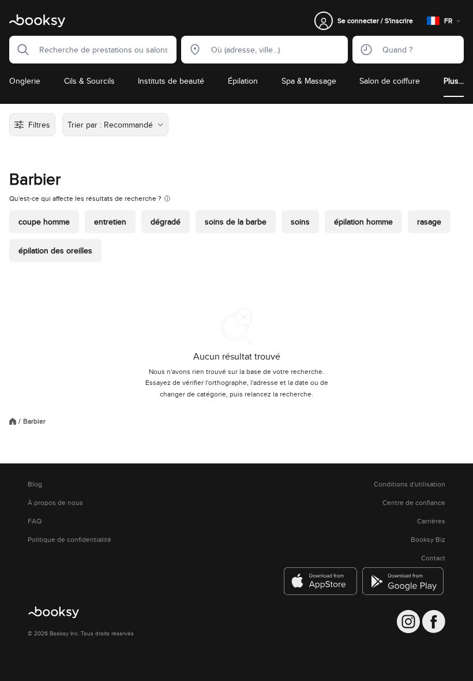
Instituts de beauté (171, 81)
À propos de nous (55, 502)
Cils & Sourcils (89, 81)
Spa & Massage (308, 81)
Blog (35, 484)
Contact (433, 558)
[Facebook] (433, 621)
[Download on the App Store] (321, 581)
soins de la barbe (235, 221)
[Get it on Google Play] (403, 581)
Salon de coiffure (389, 81)
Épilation (243, 81)
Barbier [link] (34, 421)
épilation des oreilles (55, 250)
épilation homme (363, 221)
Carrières (431, 521)
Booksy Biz (428, 539)
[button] (19, 49)
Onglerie (24, 81)
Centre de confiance (413, 502)
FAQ (35, 521)
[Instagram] (408, 621)
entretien (110, 221)
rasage (429, 221)
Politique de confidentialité (69, 539)
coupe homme (44, 221)
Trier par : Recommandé (110, 124)
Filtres (39, 124)
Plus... (454, 81)
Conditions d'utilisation (409, 484)
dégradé (166, 221)
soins (300, 221)
